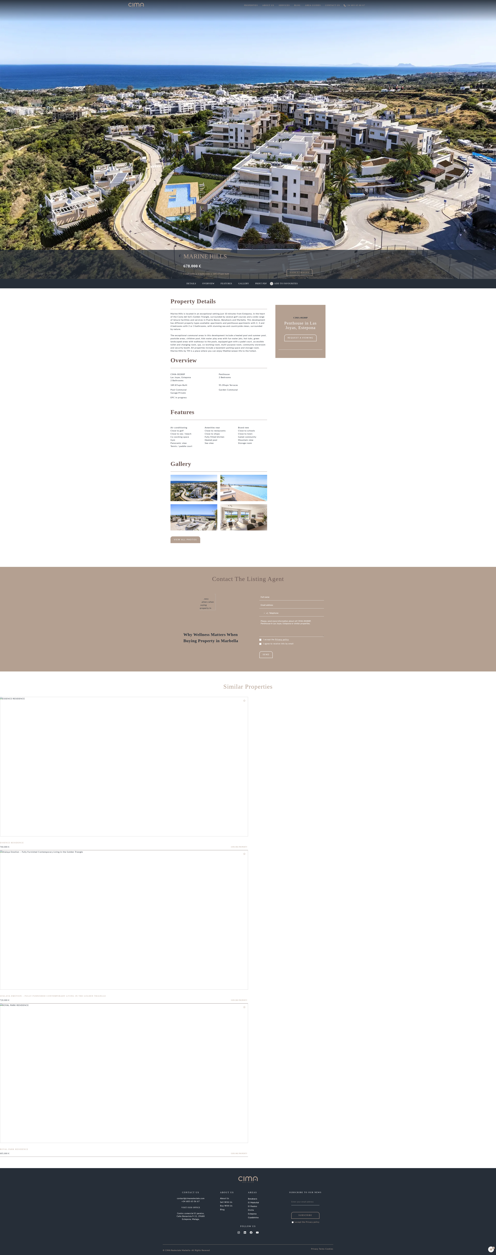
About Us (224, 1198)
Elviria (251, 1210)
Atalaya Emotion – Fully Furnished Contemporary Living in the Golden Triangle (53, 996)
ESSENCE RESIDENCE (12, 843)
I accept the (276, 640)
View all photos (185, 540)
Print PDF (261, 283)
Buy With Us (226, 1206)
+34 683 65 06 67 (191, 1201)
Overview (208, 283)
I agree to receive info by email (278, 644)
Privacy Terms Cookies (322, 1249)
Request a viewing (300, 338)
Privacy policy (282, 640)
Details (191, 283)
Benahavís (252, 1199)
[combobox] (263, 613)
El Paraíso (252, 1206)
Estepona (252, 1214)
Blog (222, 1210)
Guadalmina (253, 1218)
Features (226, 283)
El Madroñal (253, 1203)
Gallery (243, 283)
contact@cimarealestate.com (190, 1198)
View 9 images (299, 272)
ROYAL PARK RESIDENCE (14, 1149)
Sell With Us (226, 1202)
